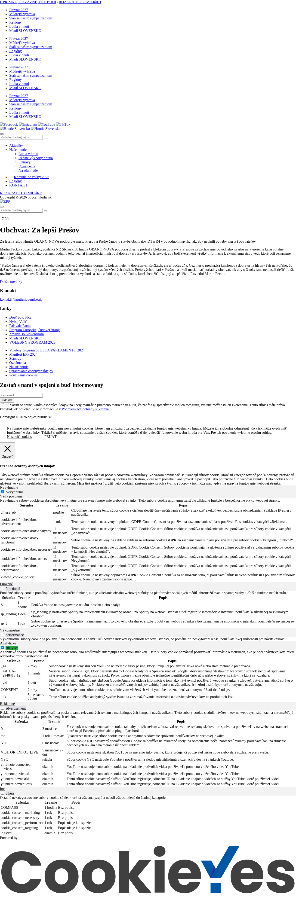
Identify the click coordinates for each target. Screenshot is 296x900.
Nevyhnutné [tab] (9, 487)
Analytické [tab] (8, 643)
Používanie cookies (23, 375)
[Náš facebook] (9, 124)
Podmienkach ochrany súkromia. (86, 409)
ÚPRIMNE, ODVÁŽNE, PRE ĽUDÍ (28, 2)
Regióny (15, 22)
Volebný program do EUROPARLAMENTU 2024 (47, 350)
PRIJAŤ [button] (50, 437)
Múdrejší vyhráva (22, 14)
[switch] (2, 588)
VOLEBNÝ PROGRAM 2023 (32, 342)
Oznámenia (26, 166)
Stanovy (24, 162)
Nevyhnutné (15, 492)
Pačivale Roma (20, 326)
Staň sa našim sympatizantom (30, 18)
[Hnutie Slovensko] (30, 129)
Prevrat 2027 (18, 10)
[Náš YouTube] (47, 124)
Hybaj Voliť (18, 321)
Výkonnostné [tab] (10, 630)
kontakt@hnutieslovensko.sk (21, 299)
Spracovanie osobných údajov (31, 371)
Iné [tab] (2, 789)
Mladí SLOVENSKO (25, 31)
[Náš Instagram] (28, 124)
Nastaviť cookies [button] (19, 437)
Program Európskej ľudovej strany (34, 330)
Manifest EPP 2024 (23, 354)
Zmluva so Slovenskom (26, 334)
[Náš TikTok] (63, 124)
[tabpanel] (148, 540)
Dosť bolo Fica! (21, 317)
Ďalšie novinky (11, 282)
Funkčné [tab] (6, 584)
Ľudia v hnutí (19, 26)
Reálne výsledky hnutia (35, 158)
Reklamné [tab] (7, 704)
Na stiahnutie (28, 170)
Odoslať (7, 400)
